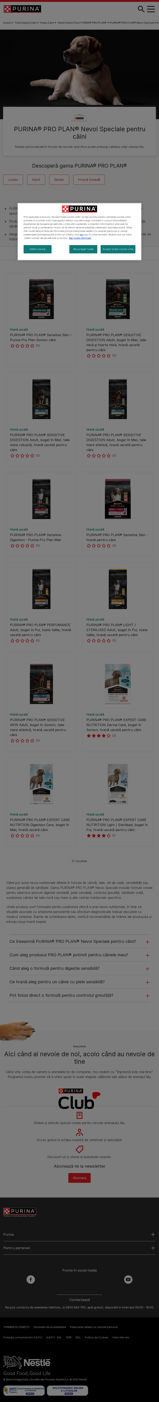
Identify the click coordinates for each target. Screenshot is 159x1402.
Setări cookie (37, 249)
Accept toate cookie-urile (118, 249)
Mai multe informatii (80, 238)
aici (82, 234)
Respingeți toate (83, 249)
